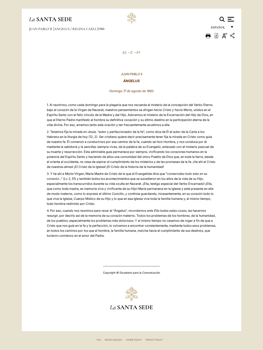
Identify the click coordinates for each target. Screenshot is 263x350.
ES (124, 53)
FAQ (99, 339)
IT (131, 53)
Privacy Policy (154, 339)
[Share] (232, 36)
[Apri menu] (230, 19)
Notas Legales (113, 339)
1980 (101, 29)
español (219, 28)
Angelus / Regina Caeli (75, 29)
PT (138, 53)
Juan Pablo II (41, 29)
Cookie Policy (134, 339)
